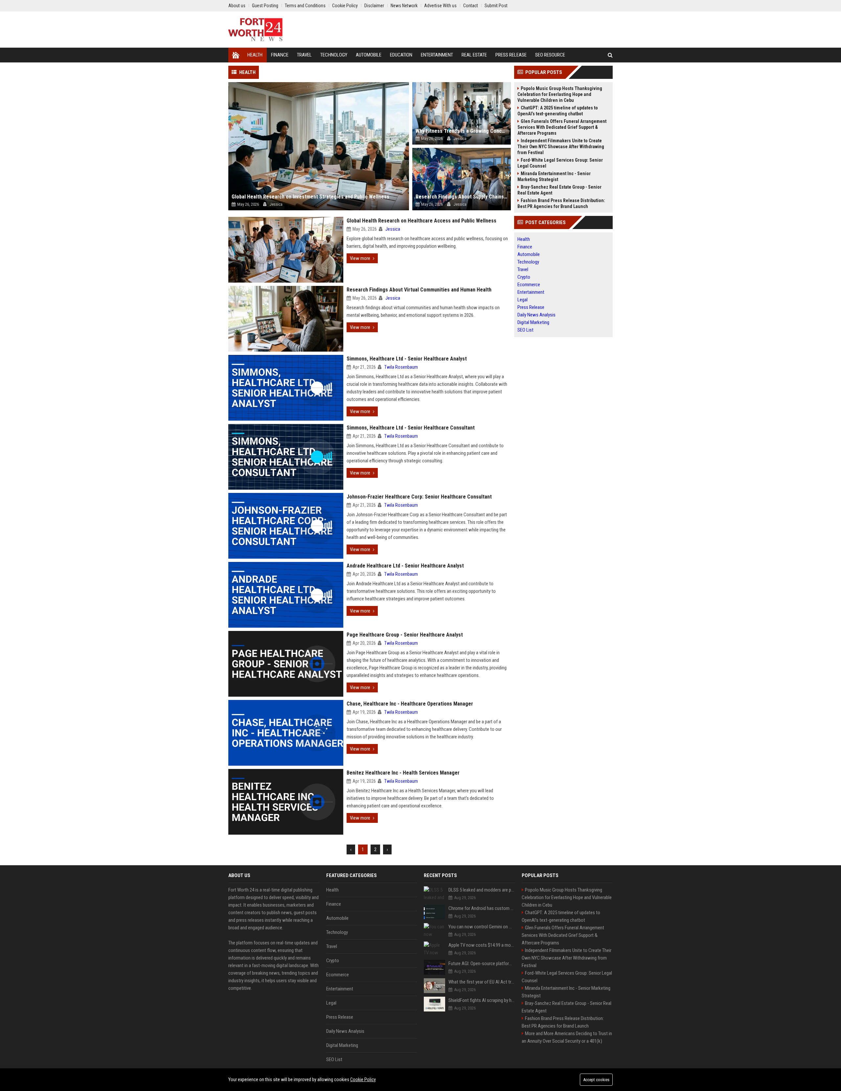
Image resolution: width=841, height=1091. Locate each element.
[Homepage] (235, 55)
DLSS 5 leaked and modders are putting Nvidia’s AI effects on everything (481, 890)
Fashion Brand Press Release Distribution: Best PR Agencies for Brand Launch (561, 203)
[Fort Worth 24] (255, 29)
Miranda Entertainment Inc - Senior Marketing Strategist (554, 176)
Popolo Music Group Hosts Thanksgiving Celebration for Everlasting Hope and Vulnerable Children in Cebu (559, 94)
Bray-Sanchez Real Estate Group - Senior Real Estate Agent (559, 190)
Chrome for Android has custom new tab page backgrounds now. (481, 908)
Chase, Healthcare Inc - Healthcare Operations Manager (410, 704)
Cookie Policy (363, 1079)
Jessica (392, 229)
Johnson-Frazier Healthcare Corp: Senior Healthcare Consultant (419, 497)
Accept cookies (596, 1079)
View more (360, 258)
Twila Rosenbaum (401, 367)
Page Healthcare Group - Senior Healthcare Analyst (405, 635)
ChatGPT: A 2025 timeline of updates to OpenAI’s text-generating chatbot (557, 110)
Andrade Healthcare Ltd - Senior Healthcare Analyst (405, 566)
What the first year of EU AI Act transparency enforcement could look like (481, 982)
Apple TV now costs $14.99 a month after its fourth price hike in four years (481, 945)
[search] (610, 55)
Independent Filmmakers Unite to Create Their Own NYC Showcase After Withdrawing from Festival (560, 146)
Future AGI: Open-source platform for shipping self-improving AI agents (481, 963)
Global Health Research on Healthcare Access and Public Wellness (421, 221)
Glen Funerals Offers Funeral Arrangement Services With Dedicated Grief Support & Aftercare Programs (561, 127)
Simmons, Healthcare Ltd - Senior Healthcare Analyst (407, 359)
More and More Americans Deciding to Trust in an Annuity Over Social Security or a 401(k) (567, 1037)
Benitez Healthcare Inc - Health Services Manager (403, 773)
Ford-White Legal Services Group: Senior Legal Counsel (560, 163)
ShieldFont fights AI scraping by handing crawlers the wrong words (481, 1000)
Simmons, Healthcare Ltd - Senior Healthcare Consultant (411, 428)
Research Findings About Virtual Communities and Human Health (419, 290)
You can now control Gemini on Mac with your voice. (481, 927)
